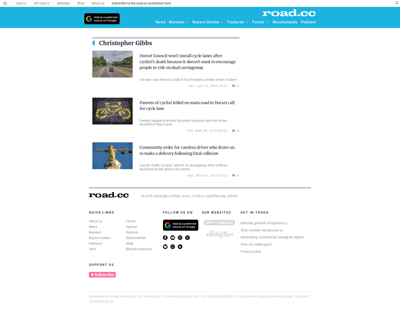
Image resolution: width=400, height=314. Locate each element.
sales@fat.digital (290, 237)
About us (95, 221)
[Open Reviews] (187, 22)
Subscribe (104, 274)
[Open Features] (247, 22)
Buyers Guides (99, 238)
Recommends (136, 238)
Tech (92, 249)
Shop (130, 243)
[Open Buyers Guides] (222, 22)
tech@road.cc (272, 230)
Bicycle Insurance (139, 249)
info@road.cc (277, 223)
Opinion (132, 227)
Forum (131, 221)
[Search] (5, 3)
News (93, 227)
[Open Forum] (267, 22)
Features (95, 243)
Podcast (132, 232)
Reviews (95, 232)
